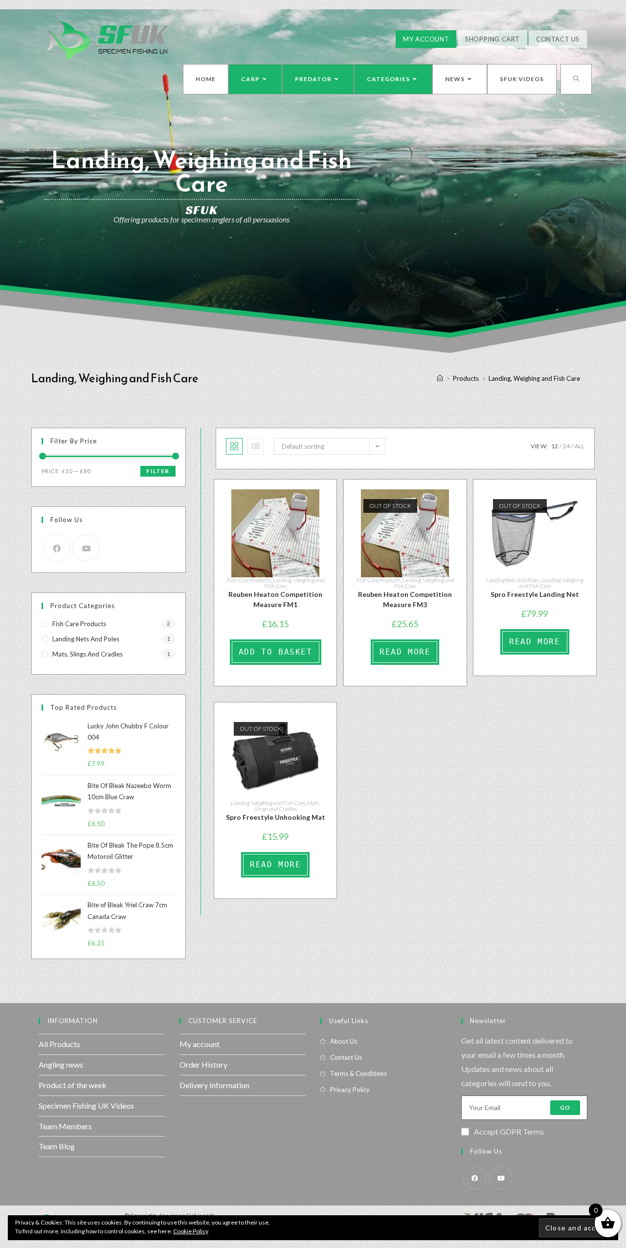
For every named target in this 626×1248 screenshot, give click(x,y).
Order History (203, 1064)
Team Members (65, 1126)
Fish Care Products (249, 580)
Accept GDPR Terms (509, 1131)
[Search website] (576, 79)
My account (199, 1044)
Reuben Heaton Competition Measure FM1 (275, 599)
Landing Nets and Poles (513, 580)
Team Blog (57, 1146)
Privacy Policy (350, 1090)
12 (554, 446)
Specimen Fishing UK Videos (86, 1105)
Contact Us (558, 39)
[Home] (440, 378)
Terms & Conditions (358, 1073)
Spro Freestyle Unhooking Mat (275, 817)
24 (566, 446)
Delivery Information (214, 1085)
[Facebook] (56, 547)
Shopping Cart (492, 39)
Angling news (61, 1064)
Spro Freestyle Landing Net (535, 594)
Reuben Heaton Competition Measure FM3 (405, 599)
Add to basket (276, 652)
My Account (426, 39)
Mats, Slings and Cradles (287, 805)
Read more (405, 652)
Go (565, 1107)
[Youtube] (86, 547)
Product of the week (73, 1085)
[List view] (255, 446)
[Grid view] (234, 446)
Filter (157, 471)
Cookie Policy (190, 1231)
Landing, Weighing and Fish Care (294, 583)
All (579, 446)
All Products (59, 1044)
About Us (343, 1041)
